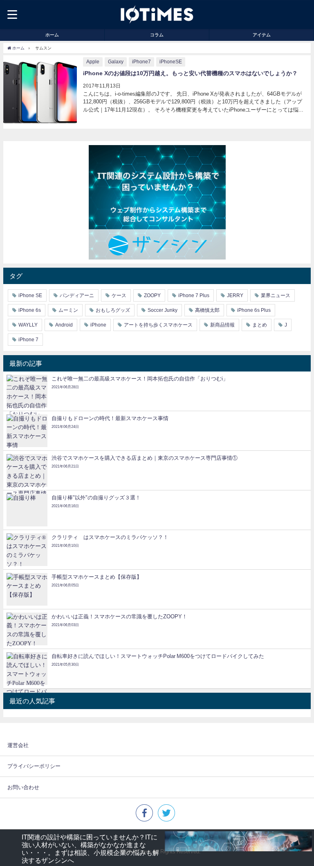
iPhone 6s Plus (254, 310)
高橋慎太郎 (207, 310)
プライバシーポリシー (34, 766)
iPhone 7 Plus (193, 295)
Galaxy (115, 61)
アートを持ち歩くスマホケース (158, 324)
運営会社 (18, 745)
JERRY (235, 295)
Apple (92, 61)
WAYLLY (28, 324)
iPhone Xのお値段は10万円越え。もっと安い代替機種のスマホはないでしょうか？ (190, 73)
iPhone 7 (28, 339)
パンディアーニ (77, 295)
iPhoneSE (170, 61)
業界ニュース (275, 295)
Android (64, 324)
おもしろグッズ (113, 310)
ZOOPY (152, 295)
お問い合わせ (23, 787)
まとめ (259, 324)
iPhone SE (30, 295)
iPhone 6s (29, 310)
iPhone (98, 324)
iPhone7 (141, 61)
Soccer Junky (162, 310)
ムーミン (68, 310)
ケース (119, 295)
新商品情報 (222, 324)
